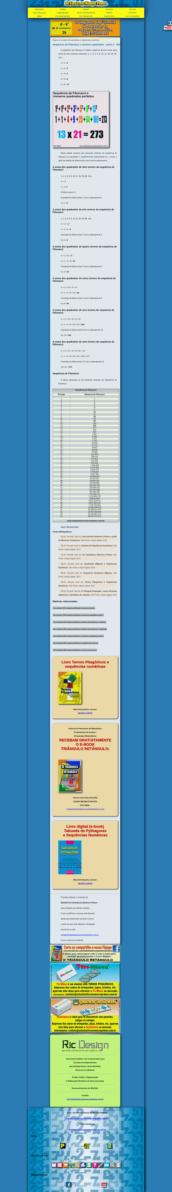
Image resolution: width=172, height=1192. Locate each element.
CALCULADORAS (132, 16)
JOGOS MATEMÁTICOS (86, 13)
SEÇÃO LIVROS (85, 713)
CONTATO (132, 13)
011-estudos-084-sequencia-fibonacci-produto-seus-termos (75, 643)
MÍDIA (39, 16)
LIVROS (63, 9)
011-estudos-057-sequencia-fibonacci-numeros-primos (74, 608)
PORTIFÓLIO (109, 16)
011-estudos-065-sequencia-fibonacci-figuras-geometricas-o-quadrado (80, 629)
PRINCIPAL (39, 9)
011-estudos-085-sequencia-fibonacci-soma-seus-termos (75, 650)
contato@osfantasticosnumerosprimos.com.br (80, 935)
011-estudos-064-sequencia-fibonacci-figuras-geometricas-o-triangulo (79, 622)
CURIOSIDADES (63, 13)
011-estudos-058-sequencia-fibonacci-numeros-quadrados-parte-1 (78, 615)
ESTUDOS (109, 9)
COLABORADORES (62, 16)
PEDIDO (86, 9)
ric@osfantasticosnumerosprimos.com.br (85, 1099)
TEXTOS (132, 9)
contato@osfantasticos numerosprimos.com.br (85, 809)
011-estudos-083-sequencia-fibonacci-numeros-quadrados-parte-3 (78, 636)
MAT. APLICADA (39, 13)
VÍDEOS (109, 13)
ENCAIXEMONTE (86, 16)
